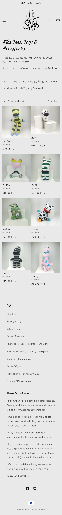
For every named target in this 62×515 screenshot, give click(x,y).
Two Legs (35, 229)
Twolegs (5, 273)
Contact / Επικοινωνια (19, 381)
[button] (4, 20)
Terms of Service (15, 336)
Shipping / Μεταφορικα (19, 358)
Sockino (5, 185)
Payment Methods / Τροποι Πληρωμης (28, 343)
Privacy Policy (14, 321)
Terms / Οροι (14, 366)
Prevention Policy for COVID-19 (23, 373)
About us (11, 313)
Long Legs (6, 141)
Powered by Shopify (39, 509)
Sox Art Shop (26, 509)
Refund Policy (14, 328)
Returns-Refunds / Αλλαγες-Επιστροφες (28, 351)
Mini (33, 138)
